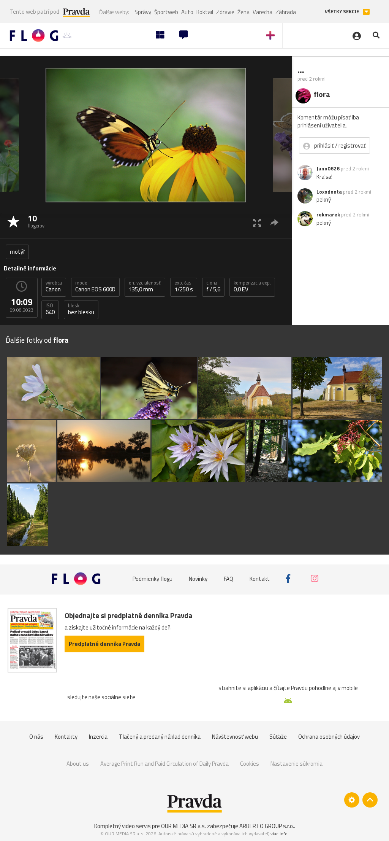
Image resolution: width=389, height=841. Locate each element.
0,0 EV (252, 286)
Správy (142, 12)
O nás (36, 737)
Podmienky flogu (152, 578)
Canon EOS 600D (95, 286)
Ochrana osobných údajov (329, 737)
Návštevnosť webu (235, 737)
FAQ (228, 578)
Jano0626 (328, 168)
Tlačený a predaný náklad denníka (160, 737)
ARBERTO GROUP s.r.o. (266, 826)
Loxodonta (329, 192)
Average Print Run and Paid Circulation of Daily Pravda (164, 764)
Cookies (249, 764)
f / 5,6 (213, 286)
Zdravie (225, 12)
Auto (187, 12)
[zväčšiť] (257, 222)
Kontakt (260, 578)
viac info (279, 833)
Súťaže (278, 737)
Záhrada (285, 12)
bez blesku (81, 309)
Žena (243, 12)
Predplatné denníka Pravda (104, 643)
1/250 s (183, 286)
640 (50, 309)
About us (77, 764)
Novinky (198, 578)
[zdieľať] (274, 222)
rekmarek (328, 214)
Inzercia (98, 737)
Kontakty (66, 737)
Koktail (204, 12)
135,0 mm (145, 286)
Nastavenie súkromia (296, 764)
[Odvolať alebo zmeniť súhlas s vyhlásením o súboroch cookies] (351, 800)
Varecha (262, 12)
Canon (54, 286)
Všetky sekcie (342, 11)
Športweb (166, 12)
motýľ (17, 251)
